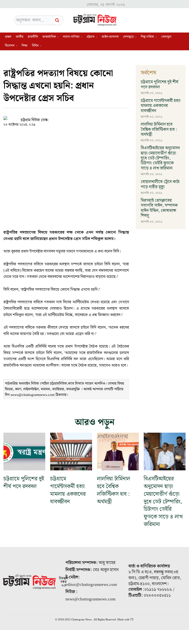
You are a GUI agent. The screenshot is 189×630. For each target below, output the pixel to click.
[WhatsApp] (82, 117)
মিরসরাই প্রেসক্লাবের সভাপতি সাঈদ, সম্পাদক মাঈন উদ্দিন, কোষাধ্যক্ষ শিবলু (159, 208)
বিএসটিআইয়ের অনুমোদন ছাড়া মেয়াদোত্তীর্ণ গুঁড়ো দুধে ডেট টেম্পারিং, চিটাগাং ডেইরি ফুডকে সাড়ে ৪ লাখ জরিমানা (160, 158)
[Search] (57, 20)
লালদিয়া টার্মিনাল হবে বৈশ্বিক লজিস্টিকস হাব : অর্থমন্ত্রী (159, 129)
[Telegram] (93, 117)
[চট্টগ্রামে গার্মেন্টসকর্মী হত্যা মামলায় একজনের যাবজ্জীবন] (71, 451)
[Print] (105, 117)
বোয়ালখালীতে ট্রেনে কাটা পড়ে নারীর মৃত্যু (160, 184)
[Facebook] (71, 117)
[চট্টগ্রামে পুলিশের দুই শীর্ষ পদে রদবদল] (24, 451)
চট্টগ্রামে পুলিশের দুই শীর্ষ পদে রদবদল (159, 84)
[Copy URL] (59, 117)
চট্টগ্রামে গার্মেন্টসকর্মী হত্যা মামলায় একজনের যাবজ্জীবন (160, 105)
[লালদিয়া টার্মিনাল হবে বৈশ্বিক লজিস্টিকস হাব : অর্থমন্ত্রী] (118, 451)
